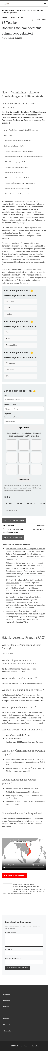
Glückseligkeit (7, 1031)
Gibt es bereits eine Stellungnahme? (16, 194)
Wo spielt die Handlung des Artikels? (17, 167)
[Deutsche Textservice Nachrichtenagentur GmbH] (7, 887)
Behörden (6, 246)
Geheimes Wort (10, 404)
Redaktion (6, 1007)
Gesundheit (10, 332)
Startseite (5, 10)
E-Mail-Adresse (13, 958)
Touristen (6, 120)
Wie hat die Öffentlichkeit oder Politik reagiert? (20, 183)
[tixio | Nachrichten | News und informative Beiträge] (6, 3)
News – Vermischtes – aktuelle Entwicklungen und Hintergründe (20, 132)
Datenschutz (6, 1000)
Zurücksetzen (24, 479)
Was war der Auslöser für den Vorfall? (17, 178)
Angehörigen (7, 280)
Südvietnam (10, 363)
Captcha (7, 414)
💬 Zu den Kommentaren (13, 537)
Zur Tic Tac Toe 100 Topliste (14, 520)
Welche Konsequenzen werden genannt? (18, 188)
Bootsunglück (11, 345)
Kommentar (11, 932)
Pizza (8, 308)
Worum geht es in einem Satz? (15, 172)
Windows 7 (6, 1025)
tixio (17, 1046)
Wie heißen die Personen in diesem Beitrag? (19, 151)
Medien (22, 201)
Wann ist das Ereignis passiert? (15, 162)
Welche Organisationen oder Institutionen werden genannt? (24, 157)
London (9, 314)
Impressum (6, 994)
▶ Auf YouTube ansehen (14, 876)
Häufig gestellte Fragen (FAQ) (13, 146)
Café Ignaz (6, 1018)
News (12, 10)
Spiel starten (24, 427)
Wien (8, 339)
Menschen (32, 115)
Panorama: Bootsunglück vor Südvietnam (18, 141)
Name (6, 395)
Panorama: (10, 301)
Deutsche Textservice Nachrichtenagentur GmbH (26, 885)
